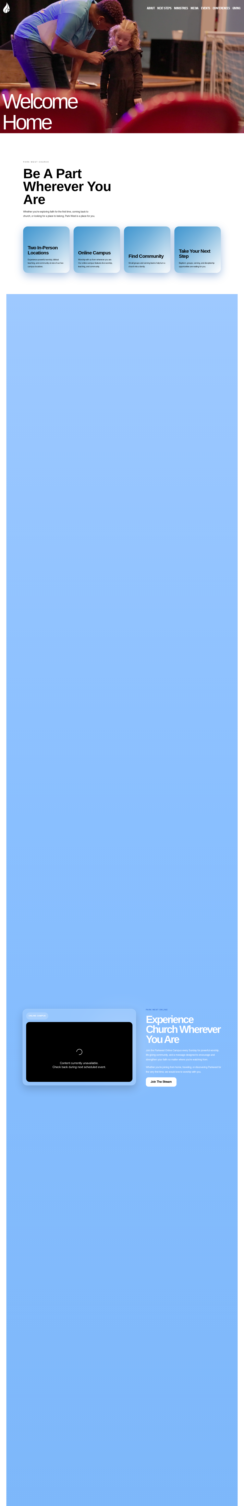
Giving (236, 8)
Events (206, 8)
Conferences (221, 8)
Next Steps (164, 8)
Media (194, 8)
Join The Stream (161, 1081)
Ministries (181, 8)
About (151, 8)
